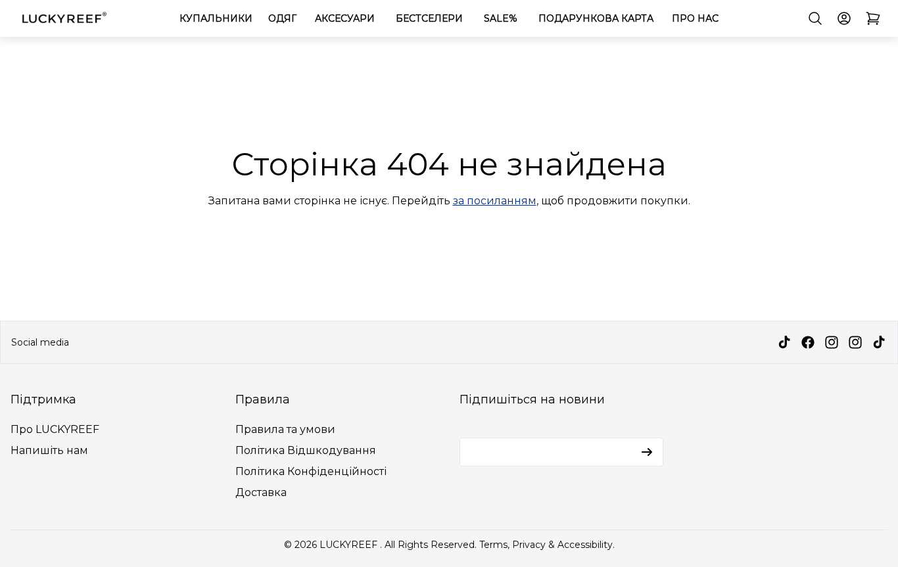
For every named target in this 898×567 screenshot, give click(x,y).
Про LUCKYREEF (55, 429)
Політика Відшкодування (305, 450)
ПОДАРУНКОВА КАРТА (595, 18)
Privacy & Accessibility (562, 545)
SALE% (500, 18)
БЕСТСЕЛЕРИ (429, 18)
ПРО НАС (695, 18)
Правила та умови (285, 429)
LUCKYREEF (349, 545)
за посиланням (494, 200)
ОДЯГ (282, 18)
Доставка (261, 492)
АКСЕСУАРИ (345, 18)
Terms (493, 545)
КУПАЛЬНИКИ (215, 18)
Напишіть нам (49, 450)
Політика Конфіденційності (311, 471)
